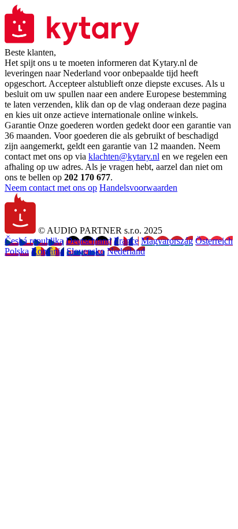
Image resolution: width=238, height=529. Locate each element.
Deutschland (88, 241)
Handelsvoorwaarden (138, 188)
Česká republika (34, 241)
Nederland (126, 251)
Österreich (214, 241)
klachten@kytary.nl (123, 156)
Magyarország (167, 241)
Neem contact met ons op (51, 188)
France (126, 241)
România (47, 251)
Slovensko (85, 251)
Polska (17, 251)
